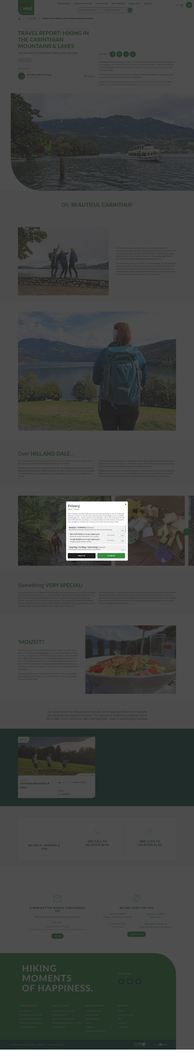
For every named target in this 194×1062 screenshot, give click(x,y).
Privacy (76, 509)
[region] (97, 538)
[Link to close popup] (125, 505)
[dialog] (97, 531)
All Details (111, 535)
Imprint (70, 509)
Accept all (111, 556)
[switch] (121, 530)
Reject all (81, 556)
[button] (119, 530)
